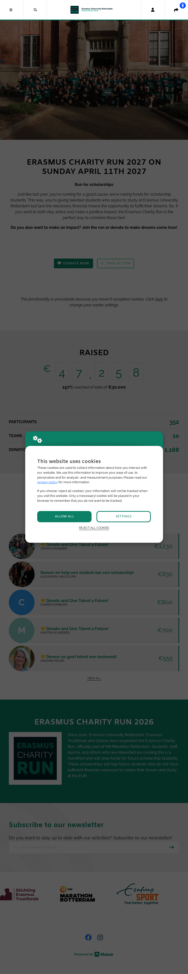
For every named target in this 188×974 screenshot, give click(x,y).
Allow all (64, 516)
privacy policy (47, 482)
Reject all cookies (94, 528)
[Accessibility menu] (183, 5)
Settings (123, 516)
